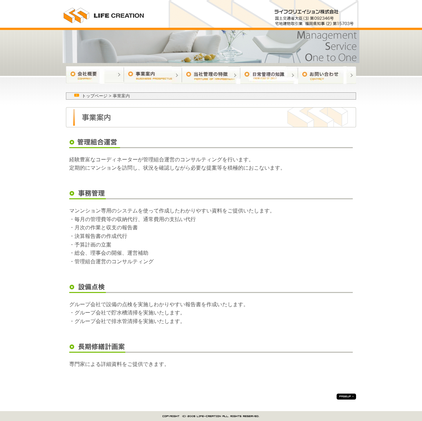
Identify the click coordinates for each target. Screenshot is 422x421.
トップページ (94, 95)
